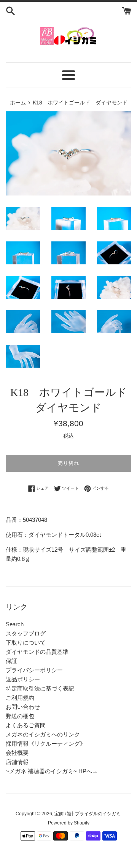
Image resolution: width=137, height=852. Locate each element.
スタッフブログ (26, 633)
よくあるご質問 (26, 725)
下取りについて (26, 642)
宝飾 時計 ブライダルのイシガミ (87, 813)
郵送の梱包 (20, 716)
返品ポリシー (23, 679)
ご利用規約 (20, 697)
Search (15, 624)
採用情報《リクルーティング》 (46, 743)
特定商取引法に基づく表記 (40, 688)
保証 (11, 661)
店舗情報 (17, 762)
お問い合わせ (23, 707)
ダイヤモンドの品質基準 (37, 651)
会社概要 (17, 752)
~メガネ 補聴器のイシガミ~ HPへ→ (52, 771)
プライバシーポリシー (34, 670)
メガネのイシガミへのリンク (43, 734)
